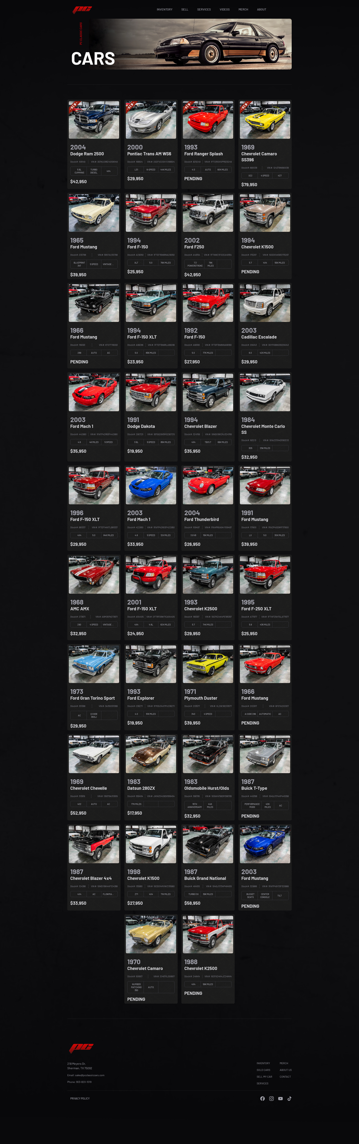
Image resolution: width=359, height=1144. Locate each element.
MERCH (243, 9)
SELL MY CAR (264, 1076)
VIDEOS (225, 9)
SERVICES (204, 9)
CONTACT (285, 1076)
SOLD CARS (263, 1069)
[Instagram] (271, 1098)
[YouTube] (280, 1098)
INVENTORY (164, 9)
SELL (184, 9)
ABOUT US (286, 1069)
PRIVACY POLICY (80, 1098)
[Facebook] (262, 1098)
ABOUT (261, 9)
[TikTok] (289, 1098)
